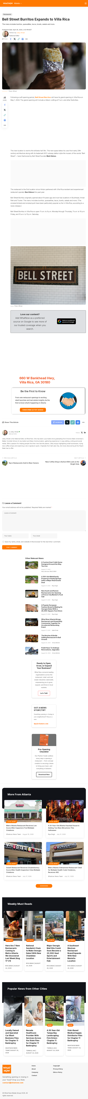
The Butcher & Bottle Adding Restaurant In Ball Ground (51, 637)
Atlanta (9, 940)
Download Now (44, 774)
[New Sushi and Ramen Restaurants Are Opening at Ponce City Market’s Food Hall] (31, 594)
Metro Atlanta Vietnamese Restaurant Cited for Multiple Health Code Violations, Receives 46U (65, 870)
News (8, 1025)
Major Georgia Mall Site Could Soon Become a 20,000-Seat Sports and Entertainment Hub (54, 953)
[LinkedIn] (85, 432)
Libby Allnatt (21, 33)
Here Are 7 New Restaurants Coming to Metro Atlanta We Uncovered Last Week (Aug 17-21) (12, 953)
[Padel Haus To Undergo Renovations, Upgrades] (31, 651)
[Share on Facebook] (10, 39)
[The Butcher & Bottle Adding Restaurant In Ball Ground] (31, 638)
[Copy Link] (18, 39)
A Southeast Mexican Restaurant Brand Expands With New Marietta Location (74, 953)
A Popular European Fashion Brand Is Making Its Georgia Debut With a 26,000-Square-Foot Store (51, 608)
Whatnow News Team (13, 834)
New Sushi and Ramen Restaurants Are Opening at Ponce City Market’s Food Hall (52, 594)
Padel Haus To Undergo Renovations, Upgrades (50, 649)
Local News (12, 821)
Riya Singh (55, 585)
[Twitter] (82, 432)
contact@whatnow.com (12, 1083)
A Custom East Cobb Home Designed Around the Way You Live (51, 564)
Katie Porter (55, 630)
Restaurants (7, 14)
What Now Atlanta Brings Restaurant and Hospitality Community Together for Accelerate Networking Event (51, 623)
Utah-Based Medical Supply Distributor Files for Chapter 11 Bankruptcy (75, 1035)
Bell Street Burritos (43, 97)
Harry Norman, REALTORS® (48, 571)
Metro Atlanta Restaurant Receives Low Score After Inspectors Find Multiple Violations (21, 828)
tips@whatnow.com (41, 724)
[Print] (22, 39)
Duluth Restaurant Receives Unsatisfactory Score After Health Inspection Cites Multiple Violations (23, 870)
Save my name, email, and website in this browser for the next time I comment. (33, 542)
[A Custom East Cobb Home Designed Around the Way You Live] (31, 565)
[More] (26, 39)
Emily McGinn (56, 642)
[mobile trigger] (86, 3)
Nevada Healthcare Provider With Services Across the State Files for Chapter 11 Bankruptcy (33, 1038)
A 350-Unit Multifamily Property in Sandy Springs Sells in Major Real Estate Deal (51, 579)
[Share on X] (14, 39)
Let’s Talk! (44, 693)
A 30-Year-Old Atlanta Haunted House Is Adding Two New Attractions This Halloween (63, 828)
